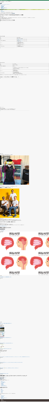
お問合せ (1, 3)
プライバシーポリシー (3, 385)
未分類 (1, 392)
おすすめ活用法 (13, 13)
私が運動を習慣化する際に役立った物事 (4, 373)
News (1, 389)
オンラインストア (3, 381)
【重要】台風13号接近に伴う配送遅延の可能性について (5, 337)
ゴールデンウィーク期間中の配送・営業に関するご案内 (5, 348)
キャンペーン (2, 390)
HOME (1, 399)
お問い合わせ (2, 398)
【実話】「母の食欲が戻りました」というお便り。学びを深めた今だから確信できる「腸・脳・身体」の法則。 (11, 362)
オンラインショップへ (5, 0)
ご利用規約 (2, 384)
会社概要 (2, 383)
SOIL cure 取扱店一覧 (3, 382)
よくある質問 (2, 396)
